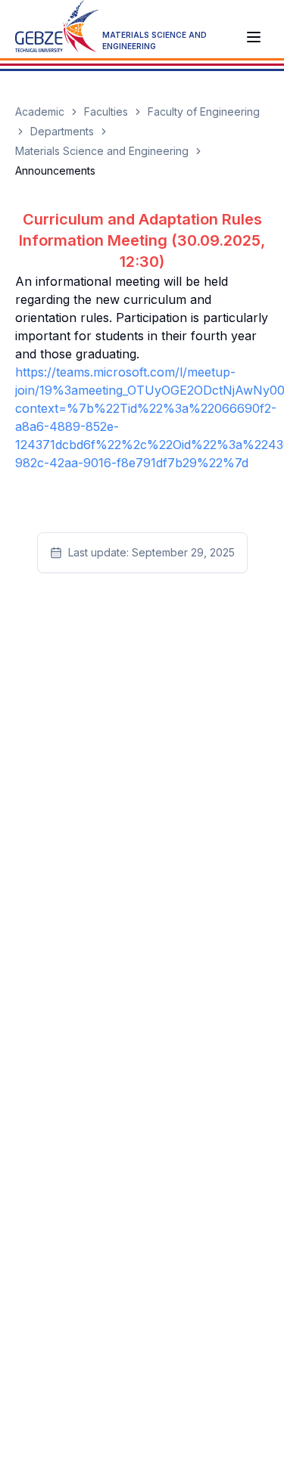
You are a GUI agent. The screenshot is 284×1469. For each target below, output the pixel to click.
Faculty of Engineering (204, 111)
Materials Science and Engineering (102, 150)
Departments (62, 131)
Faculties (106, 111)
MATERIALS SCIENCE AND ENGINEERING (154, 40)
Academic (39, 111)
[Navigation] (254, 37)
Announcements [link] (55, 170)
